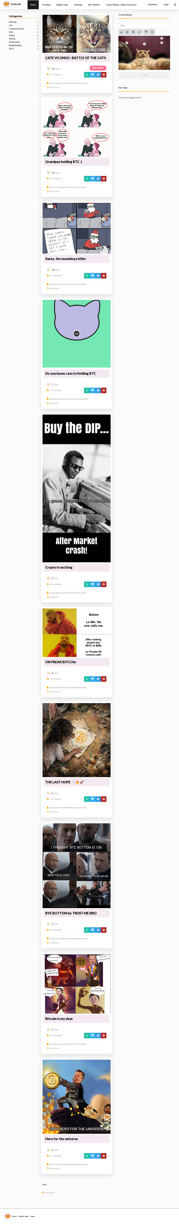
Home (33, 4)
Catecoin (15, 4)
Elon (11, 32)
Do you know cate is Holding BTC (70, 373)
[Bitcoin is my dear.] (77, 984)
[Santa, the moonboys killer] (77, 228)
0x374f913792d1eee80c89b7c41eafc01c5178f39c (68, 187)
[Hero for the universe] (77, 1097)
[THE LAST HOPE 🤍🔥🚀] (77, 740)
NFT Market (94, 4)
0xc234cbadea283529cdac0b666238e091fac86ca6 (68, 939)
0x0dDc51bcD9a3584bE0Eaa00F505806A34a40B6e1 (68, 1164)
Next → (46, 1185)
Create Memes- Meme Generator (121, 4)
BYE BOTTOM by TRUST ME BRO (71, 913)
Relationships (15, 45)
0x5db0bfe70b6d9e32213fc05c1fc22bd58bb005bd (69, 399)
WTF (11, 48)
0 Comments (56, 74)
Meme (12, 38)
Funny (12, 35)
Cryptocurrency (16, 28)
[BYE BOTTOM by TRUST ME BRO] (77, 865)
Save (145, 75)
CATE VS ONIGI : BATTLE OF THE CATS (75, 58)
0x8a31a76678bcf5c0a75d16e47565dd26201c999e (68, 83)
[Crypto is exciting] (77, 488)
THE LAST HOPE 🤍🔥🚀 (64, 782)
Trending (46, 4)
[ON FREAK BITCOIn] (77, 632)
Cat (10, 25)
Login (32, 1216)
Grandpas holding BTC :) (63, 162)
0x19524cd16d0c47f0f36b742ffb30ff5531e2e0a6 (68, 1044)
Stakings (78, 4)
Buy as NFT (98, 68)
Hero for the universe (61, 1139)
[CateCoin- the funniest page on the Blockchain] (6, 4)
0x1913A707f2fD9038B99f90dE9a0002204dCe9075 (67, 808)
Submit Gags (62, 4)
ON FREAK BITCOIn (60, 662)
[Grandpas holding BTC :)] (77, 128)
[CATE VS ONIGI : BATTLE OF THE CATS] (77, 34)
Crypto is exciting (58, 567)
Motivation (14, 42)
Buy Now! (153, 4)
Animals (13, 21)
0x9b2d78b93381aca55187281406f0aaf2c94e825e (68, 593)
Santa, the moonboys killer (65, 259)
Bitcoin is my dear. (59, 1019)
